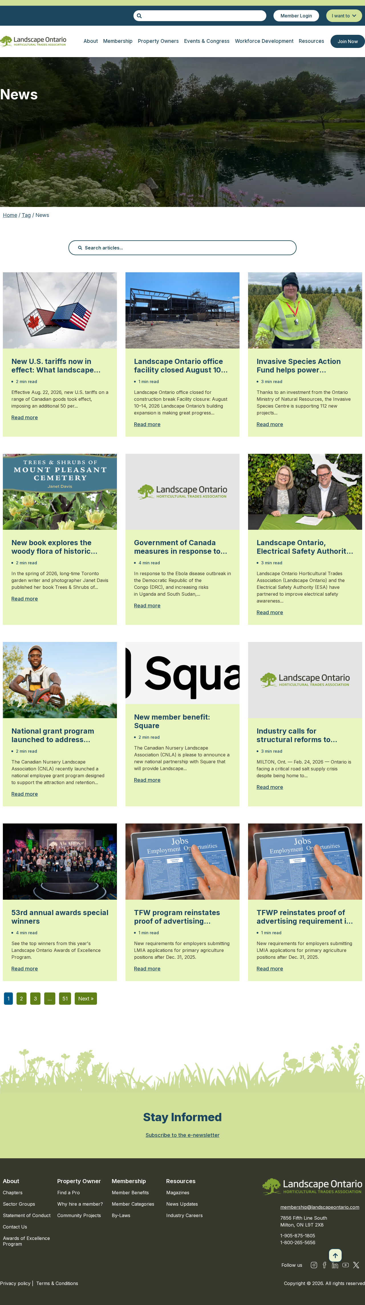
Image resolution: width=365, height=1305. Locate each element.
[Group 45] (356, 1265)
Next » (86, 999)
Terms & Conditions (57, 1283)
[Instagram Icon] (314, 1265)
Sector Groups (19, 1204)
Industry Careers (184, 1215)
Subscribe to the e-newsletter (183, 1135)
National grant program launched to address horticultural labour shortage (52, 735)
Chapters (13, 1192)
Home (10, 215)
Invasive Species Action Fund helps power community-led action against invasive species (300, 365)
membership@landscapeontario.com (319, 1207)
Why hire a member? (80, 1204)
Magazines (177, 1192)
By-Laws (121, 1215)
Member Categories (133, 1204)
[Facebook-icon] (324, 1265)
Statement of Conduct (26, 1215)
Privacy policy (16, 1283)
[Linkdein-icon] (335, 1265)
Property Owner (79, 1181)
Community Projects (79, 1215)
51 (65, 999)
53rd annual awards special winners (59, 916)
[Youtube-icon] (345, 1265)
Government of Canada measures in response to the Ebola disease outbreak (182, 546)
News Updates (182, 1204)
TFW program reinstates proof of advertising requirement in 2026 (177, 916)
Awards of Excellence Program (26, 1241)
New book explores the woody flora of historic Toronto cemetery (51, 546)
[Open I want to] (354, 15)
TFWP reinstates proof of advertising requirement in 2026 (304, 916)
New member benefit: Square (172, 721)
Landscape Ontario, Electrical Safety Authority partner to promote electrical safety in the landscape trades (304, 546)
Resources (181, 1181)
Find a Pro (68, 1192)
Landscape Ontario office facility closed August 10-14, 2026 (179, 365)
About (11, 1181)
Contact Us (15, 1227)
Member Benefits (130, 1192)
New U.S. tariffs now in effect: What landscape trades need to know (52, 365)
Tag (26, 215)
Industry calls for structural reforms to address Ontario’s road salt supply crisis (304, 735)
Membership (129, 1181)
